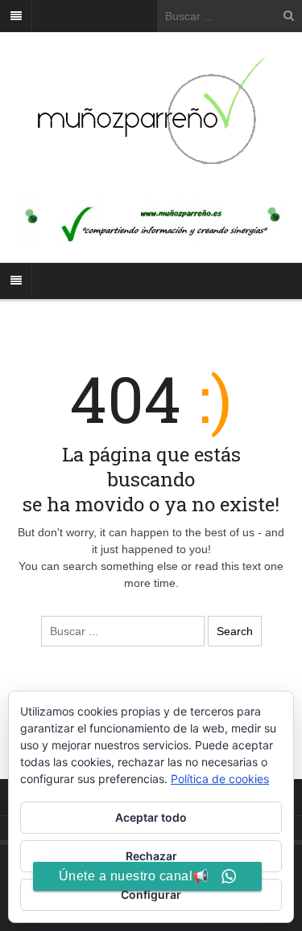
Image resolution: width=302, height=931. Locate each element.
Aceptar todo (151, 817)
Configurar (151, 894)
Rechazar (151, 856)
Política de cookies (220, 778)
